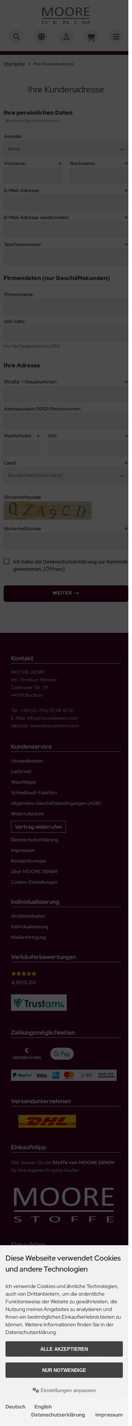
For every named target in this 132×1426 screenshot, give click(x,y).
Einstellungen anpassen (67, 1390)
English (43, 1406)
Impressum (109, 1414)
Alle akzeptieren (64, 1349)
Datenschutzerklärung (58, 1414)
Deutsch (15, 1406)
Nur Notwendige (64, 1370)
